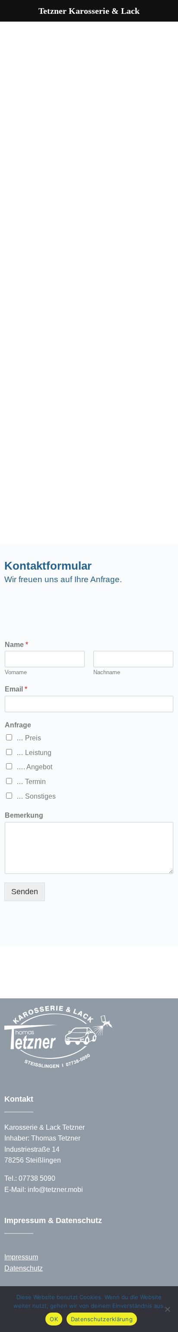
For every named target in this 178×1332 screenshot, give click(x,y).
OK (54, 1319)
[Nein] (167, 1309)
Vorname (16, 672)
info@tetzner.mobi (55, 1189)
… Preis (28, 738)
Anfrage (18, 725)
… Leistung (33, 752)
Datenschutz (23, 1268)
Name (16, 644)
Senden (24, 891)
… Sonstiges (36, 796)
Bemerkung (24, 815)
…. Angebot (34, 767)
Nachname (106, 672)
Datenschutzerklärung (102, 1319)
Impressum (21, 1257)
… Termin (31, 781)
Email (16, 689)
